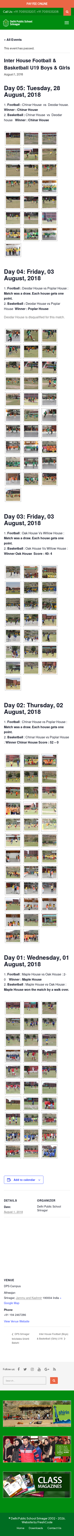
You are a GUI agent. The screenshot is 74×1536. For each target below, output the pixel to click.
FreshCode (44, 1522)
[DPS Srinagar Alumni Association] (37, 1451)
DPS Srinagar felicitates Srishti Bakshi (20, 1338)
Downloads (36, 1528)
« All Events (13, 39)
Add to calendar (24, 1180)
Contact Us (54, 1528)
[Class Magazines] (37, 1487)
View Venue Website (16, 1321)
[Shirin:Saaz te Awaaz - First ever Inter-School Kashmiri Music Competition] (37, 1416)
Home (20, 1528)
